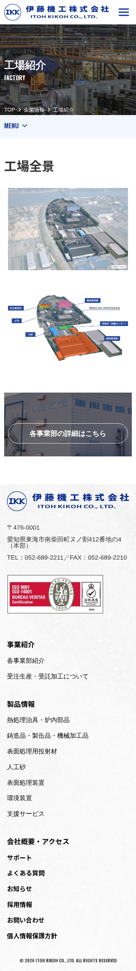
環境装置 (19, 798)
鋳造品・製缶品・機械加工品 (48, 735)
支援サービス (26, 813)
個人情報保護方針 (32, 935)
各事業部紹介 (26, 660)
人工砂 (16, 767)
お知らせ (19, 888)
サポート (19, 857)
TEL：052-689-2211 (35, 557)
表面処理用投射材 (32, 751)
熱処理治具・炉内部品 (38, 719)
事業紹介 (21, 644)
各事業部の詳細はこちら (68, 433)
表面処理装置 (26, 782)
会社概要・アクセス (38, 841)
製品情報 (21, 704)
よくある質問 (26, 872)
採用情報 (19, 904)
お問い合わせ (26, 919)
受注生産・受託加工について (48, 676)
